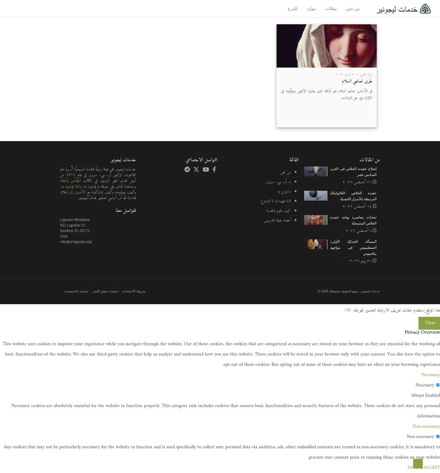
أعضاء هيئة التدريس (277, 220)
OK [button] (347, 310)
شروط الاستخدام (134, 291)
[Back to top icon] (418, 463)
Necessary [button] (431, 375)
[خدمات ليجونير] (403, 8)
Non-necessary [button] (426, 427)
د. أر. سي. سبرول (278, 182)
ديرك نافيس (366, 74)
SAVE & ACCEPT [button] (424, 468)
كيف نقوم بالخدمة (278, 210)
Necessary (425, 385)
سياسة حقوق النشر (105, 291)
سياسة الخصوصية (76, 291)
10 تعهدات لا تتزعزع (276, 201)
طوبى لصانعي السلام (357, 81)
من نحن (285, 172)
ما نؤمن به (284, 191)
